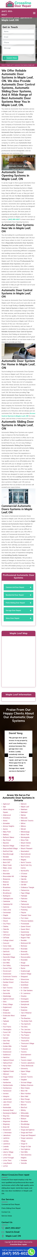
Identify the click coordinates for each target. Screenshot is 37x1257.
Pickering (24, 910)
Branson (6, 882)
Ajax (4, 807)
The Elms (24, 1027)
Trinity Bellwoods (27, 1066)
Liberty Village (8, 1152)
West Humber (26, 1094)
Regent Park (25, 938)
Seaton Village (26, 974)
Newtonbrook (26, 854)
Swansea (24, 1010)
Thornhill (24, 1046)
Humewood (7, 1091)
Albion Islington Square (8, 810)
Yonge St (24, 1144)
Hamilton (6, 1057)
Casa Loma (7, 910)
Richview (24, 946)
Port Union (24, 918)
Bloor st (6, 871)
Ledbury (6, 1149)
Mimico (23, 826)
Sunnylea (24, 1007)
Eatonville (6, 993)
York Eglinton (25, 1149)
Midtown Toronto (27, 821)
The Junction (25, 1029)
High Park (6, 1069)
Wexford (24, 1107)
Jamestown (7, 1099)
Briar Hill (6, 885)
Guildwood (6, 1055)
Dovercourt (7, 971)
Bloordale (6, 874)
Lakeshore (6, 1135)
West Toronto (26, 1102)
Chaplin (5, 915)
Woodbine (24, 1121)
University (24, 1069)
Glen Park (6, 1041)
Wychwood (25, 1127)
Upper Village (25, 1071)
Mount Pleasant (26, 848)
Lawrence (6, 1144)
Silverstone (25, 979)
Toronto (24, 1074)
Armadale (6, 823)
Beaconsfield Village (10, 848)
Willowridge (25, 1116)
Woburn (23, 1119)
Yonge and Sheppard (28, 1135)
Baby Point (7, 832)
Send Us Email (12, 1232)
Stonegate (25, 999)
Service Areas (7, 1216)
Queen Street (26, 926)
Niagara (23, 860)
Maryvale (24, 818)
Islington (6, 1096)
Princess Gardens (27, 921)
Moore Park (25, 835)
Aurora (5, 829)
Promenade (25, 924)
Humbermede (8, 1085)
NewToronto (25, 857)
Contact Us (6, 1212)
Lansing (5, 1141)
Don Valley (7, 965)
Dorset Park (7, 968)
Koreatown (7, 1130)
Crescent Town (8, 949)
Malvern (24, 804)
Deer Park (6, 960)
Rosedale (24, 960)
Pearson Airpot (26, 907)
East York (6, 990)
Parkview (24, 899)
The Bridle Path (26, 1021)
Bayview (6, 843)
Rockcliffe (24, 954)
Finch (5, 1024)
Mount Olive (25, 846)
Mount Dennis (26, 843)
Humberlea (7, 1082)
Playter (23, 913)
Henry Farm (7, 1066)
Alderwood (7, 815)
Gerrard (5, 1038)
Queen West (25, 929)
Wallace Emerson (27, 1085)
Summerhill (25, 1002)
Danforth (6, 952)
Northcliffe (25, 871)
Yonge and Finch (26, 1133)
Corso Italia (7, 946)
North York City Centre (26, 866)
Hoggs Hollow (8, 1077)
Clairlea (5, 926)
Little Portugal (8, 1158)
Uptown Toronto (27, 1077)
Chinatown (6, 918)
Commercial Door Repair (11, 1204)
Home (3, 65)
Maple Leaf (10, 65)
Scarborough (25, 971)
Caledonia (6, 901)
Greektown (7, 1049)
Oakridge (24, 876)
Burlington (6, 896)
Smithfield (24, 985)
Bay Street (7, 840)
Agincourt (6, 804)
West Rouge (25, 1099)
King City (6, 1116)
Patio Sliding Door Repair (11, 1208)
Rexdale (24, 940)
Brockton (6, 890)
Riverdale (24, 949)
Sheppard (24, 977)
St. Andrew (25, 988)
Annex (5, 821)
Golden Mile (7, 1046)
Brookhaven (7, 893)
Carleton (6, 907)
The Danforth (26, 1024)
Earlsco (5, 985)
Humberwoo (7, 1088)
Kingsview (6, 1121)
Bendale (6, 857)
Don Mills (6, 963)
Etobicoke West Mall (9, 1017)
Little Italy (7, 1155)
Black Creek (7, 865)
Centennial (7, 913)
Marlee (23, 815)
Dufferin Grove (8, 979)
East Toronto (8, 988)
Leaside (6, 1146)
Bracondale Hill (8, 876)
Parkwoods (25, 904)
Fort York (6, 1035)
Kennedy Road (8, 1110)
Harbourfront (7, 1063)
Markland (24, 812)
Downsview (7, 974)
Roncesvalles (25, 957)
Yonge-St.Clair (26, 1146)
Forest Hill (6, 1032)
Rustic (23, 968)
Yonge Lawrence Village (27, 1139)
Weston (23, 1105)
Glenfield (6, 1043)
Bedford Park (8, 851)
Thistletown (25, 1038)
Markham (24, 809)
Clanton (6, 932)
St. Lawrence (25, 993)
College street (8, 940)
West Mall (24, 1096)
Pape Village (25, 893)
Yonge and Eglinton (27, 1130)
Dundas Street (8, 982)
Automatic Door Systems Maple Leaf (24, 65)
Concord (6, 943)
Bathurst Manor (8, 837)
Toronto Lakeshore (28, 1063)
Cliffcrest (6, 935)
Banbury (6, 835)
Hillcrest (6, 1074)
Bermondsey (7, 860)
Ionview (6, 1094)
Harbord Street (8, 1060)
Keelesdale (7, 1107)
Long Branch (7, 1163)
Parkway (24, 901)
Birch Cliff (6, 862)
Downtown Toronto (10, 977)
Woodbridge (25, 1124)
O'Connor (24, 874)
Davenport (7, 954)
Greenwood (7, 1052)
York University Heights (26, 1156)
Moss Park (24, 840)
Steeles (24, 996)
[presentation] (6, 755)
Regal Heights (26, 935)
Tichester (24, 1049)
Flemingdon (7, 1029)
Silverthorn (25, 982)
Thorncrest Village (27, 1043)
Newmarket (25, 851)
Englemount (7, 1007)
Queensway (25, 932)
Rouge (23, 963)
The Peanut (25, 1035)
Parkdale (24, 896)
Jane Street (7, 1102)
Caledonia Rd (7, 904)
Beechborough (8, 854)
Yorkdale (24, 1160)
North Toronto (26, 862)
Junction (6, 1105)
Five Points (7, 1027)
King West (6, 1119)
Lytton (5, 1166)
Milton (23, 823)
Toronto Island (26, 1060)
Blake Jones (7, 868)
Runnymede (25, 965)
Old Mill (23, 885)
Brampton (6, 879)
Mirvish (23, 829)
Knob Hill (6, 1127)
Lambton (6, 1138)
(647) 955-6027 (7, 13)
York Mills (24, 1152)
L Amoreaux (7, 1133)
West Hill (24, 1091)
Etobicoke (6, 1013)
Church (5, 921)
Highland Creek (8, 1071)
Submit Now (12, 58)
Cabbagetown (8, 899)
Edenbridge (7, 996)
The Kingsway (26, 1032)
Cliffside (6, 938)
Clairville (6, 929)
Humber (6, 1080)
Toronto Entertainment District (26, 1054)
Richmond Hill (26, 943)
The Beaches (25, 1018)
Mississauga (25, 832)
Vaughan (24, 1080)
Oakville (23, 879)
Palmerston (25, 890)
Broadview (6, 887)
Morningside (25, 837)
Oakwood (24, 882)
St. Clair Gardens (27, 990)
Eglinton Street (8, 999)
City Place (6, 924)
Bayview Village (8, 846)
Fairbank (6, 1021)
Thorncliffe (25, 1041)
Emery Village (8, 1004)
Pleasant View (26, 915)
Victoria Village (26, 1082)
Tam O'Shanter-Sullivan (26, 1014)
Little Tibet (7, 1160)
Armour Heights (8, 826)
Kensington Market (10, 1113)
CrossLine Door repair (18, 1244)
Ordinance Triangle (27, 887)
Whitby (23, 1110)
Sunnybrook (25, 1004)
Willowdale (25, 1113)
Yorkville (24, 1163)
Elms (4, 1002)
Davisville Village (9, 957)
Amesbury (6, 818)
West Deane (25, 1088)
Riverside (24, 952)
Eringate (6, 1010)
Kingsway (6, 1124)
